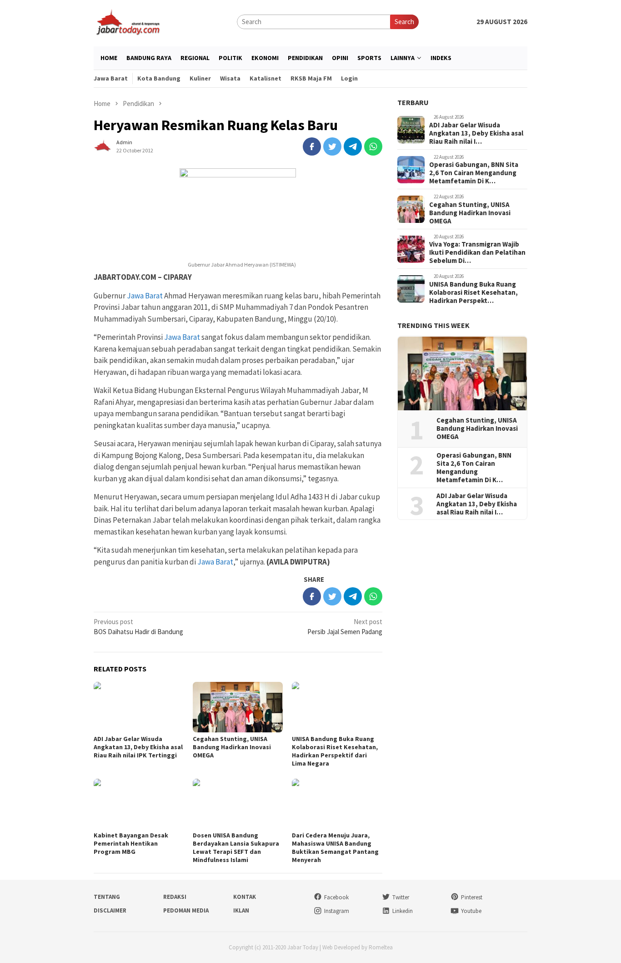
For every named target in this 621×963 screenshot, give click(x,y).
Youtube (471, 911)
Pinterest (471, 897)
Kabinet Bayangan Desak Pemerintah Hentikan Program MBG (131, 843)
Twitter (400, 897)
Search (404, 21)
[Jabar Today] (128, 21)
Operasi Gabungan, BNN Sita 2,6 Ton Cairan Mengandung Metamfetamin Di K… (473, 173)
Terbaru (413, 102)
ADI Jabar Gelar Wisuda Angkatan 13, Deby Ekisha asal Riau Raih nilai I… (476, 133)
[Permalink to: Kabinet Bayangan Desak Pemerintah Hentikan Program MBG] (139, 804)
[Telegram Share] (353, 146)
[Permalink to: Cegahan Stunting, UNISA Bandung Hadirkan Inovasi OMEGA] (238, 707)
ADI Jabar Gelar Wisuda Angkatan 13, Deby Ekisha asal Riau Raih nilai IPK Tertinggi (138, 747)
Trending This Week (433, 325)
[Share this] (312, 146)
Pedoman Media (186, 910)
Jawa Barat (145, 296)
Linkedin (402, 911)
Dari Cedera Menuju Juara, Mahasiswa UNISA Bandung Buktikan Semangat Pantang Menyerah (335, 847)
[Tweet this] (332, 146)
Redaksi (174, 897)
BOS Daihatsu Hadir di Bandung (138, 626)
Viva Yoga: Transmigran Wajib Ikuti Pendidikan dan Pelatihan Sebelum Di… (477, 253)
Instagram (336, 911)
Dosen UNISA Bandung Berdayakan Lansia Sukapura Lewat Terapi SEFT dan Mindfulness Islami (236, 847)
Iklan (241, 910)
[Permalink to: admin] (103, 145)
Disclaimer (110, 910)
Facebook (336, 897)
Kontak (244, 897)
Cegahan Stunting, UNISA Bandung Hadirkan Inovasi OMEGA (232, 747)
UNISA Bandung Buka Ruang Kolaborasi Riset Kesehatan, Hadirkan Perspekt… (473, 293)
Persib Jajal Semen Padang (344, 626)
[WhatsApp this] (373, 146)
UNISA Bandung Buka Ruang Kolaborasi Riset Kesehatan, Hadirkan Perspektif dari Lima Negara (335, 751)
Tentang (107, 897)
